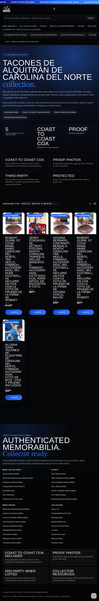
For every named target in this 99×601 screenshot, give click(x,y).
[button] (54, 9)
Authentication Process (15, 117)
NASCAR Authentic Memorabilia (16, 509)
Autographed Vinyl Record (15, 35)
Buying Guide (57, 517)
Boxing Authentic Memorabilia (44, 35)
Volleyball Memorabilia (12, 530)
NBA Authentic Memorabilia (63, 478)
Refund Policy (57, 538)
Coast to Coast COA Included (36, 112)
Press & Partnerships (60, 526)
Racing (81, 26)
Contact (54, 530)
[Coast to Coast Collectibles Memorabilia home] (26, 9)
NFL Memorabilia (58, 474)
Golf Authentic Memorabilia (73, 35)
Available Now (11, 112)
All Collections (28, 26)
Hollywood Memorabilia (13, 482)
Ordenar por (11, 203)
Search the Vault (58, 534)
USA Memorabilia (10, 534)
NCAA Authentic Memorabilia (63, 490)
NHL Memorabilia (58, 486)
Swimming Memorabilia (13, 526)
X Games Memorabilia (12, 543)
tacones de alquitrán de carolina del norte (25, 41)
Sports (43, 26)
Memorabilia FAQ (58, 522)
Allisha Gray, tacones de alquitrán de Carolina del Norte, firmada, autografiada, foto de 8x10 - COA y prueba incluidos (13, 365)
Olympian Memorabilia (12, 538)
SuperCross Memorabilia (13, 513)
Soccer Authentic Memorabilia (15, 517)
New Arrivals (10, 26)
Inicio (7, 41)
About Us (55, 509)
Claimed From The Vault (13, 499)
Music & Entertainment (62, 26)
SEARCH (90, 18)
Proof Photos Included (65, 112)
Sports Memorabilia (11, 474)
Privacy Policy (57, 543)
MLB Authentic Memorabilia (63, 482)
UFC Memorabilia (58, 495)
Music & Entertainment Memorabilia (18, 478)
